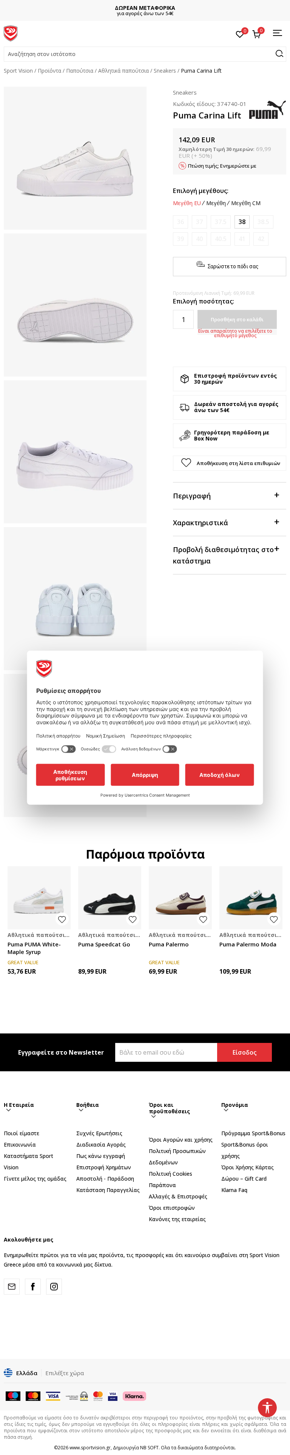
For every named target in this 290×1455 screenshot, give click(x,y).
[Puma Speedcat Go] (109, 897)
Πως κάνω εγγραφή (100, 1155)
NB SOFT (149, 1447)
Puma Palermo (169, 944)
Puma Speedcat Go (104, 944)
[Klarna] (134, 1395)
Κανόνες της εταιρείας (177, 1219)
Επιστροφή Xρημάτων (103, 1167)
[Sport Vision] (10, 33)
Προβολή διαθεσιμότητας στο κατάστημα (223, 555)
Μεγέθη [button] (216, 203)
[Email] (11, 1286)
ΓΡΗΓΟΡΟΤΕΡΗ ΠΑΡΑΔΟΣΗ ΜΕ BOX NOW (146, 8)
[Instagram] (54, 1286)
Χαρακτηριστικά (200, 522)
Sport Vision (18, 70)
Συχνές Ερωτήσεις (99, 1133)
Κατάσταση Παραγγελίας (108, 1190)
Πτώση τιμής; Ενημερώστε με (222, 165)
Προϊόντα (49, 70)
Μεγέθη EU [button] (187, 203)
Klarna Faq (234, 1190)
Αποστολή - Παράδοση (105, 1178)
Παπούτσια (79, 70)
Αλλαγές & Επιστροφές (178, 1196)
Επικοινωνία (20, 1144)
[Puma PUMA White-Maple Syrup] (39, 897)
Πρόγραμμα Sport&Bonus (253, 1133)
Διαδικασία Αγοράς (101, 1144)
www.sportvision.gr (90, 1447)
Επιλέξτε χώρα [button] (64, 1373)
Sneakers (165, 70)
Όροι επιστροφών (172, 1207)
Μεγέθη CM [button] (246, 203)
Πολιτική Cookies (170, 1173)
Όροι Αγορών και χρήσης (181, 1139)
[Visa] (112, 1395)
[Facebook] (32, 1286)
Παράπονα (162, 1185)
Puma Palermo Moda (247, 944)
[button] (145, 54)
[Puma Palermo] (180, 897)
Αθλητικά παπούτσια (123, 70)
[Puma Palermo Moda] (250, 897)
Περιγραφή (192, 495)
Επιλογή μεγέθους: (200, 190)
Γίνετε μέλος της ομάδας (35, 1178)
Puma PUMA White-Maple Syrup (34, 947)
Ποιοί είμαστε (21, 1133)
